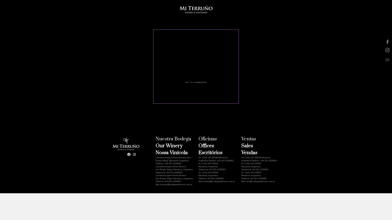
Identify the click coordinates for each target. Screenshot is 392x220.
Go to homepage (196, 82)
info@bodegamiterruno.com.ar (260, 181)
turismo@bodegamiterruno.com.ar (176, 184)
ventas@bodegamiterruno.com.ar (219, 181)
